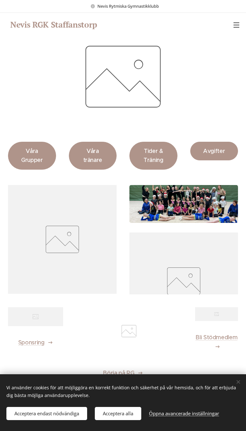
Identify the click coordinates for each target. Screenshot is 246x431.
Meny (236, 24)
